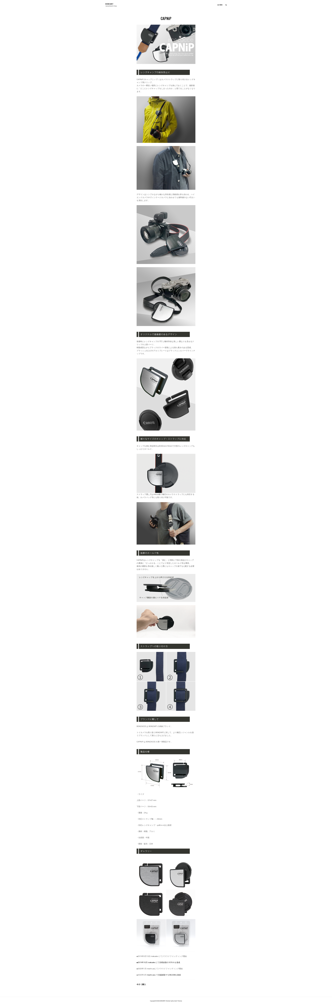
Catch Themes (178, 1001)
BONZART (109, 4)
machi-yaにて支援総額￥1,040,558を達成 (164, 975)
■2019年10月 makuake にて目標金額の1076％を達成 (158, 962)
